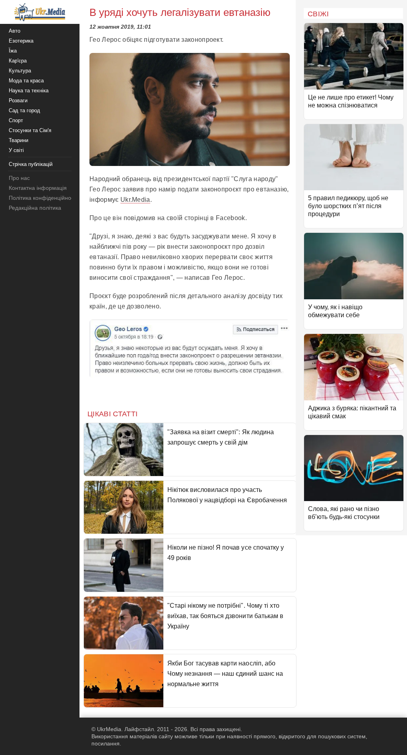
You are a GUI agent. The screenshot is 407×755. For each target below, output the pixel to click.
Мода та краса (26, 81)
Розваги (18, 100)
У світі (16, 150)
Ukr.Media (135, 199)
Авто (14, 31)
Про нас (19, 178)
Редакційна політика (35, 208)
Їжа (13, 51)
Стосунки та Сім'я (30, 130)
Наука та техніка (28, 91)
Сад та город (24, 110)
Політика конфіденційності (43, 198)
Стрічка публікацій (30, 164)
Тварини (18, 140)
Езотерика (21, 41)
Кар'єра (18, 61)
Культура (20, 71)
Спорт (16, 120)
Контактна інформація (38, 188)
